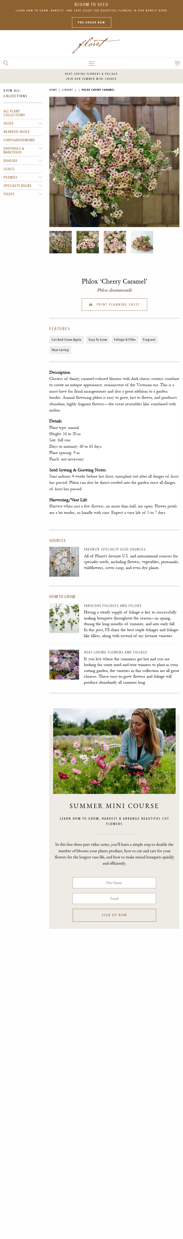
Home (53, 90)
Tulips (9, 194)
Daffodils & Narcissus (14, 150)
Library (67, 90)
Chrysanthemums (19, 140)
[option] (60, 242)
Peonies (10, 177)
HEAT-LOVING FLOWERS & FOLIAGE (91, 74)
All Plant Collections (14, 113)
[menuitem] (23, 113)
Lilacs (9, 169)
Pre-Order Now (91, 22)
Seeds (9, 123)
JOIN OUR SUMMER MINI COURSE (91, 79)
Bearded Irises (17, 131)
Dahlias (10, 160)
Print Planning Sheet (117, 304)
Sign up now (114, 915)
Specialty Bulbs (17, 185)
